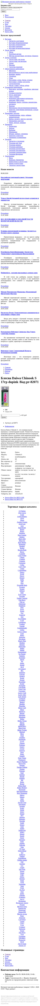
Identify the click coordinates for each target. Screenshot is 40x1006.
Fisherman (22, 604)
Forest (22, 611)
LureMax (22, 700)
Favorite (22, 596)
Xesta (22, 880)
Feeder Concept (22, 598)
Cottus (22, 565)
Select (22, 812)
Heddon (22, 643)
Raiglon (22, 775)
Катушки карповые (16, 46)
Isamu (22, 663)
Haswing (22, 637)
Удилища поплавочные (17, 150)
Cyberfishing (22, 570)
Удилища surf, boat (15, 143)
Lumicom (22, 698)
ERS (22, 593)
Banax (22, 531)
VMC (22, 875)
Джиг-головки (14, 97)
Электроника (9, 156)
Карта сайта (9, 32)
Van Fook (22, 869)
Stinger (22, 834)
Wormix (22, 879)
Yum (22, 892)
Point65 (22, 756)
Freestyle (22, 615)
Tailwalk (22, 845)
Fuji (22, 617)
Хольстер (22, 940)
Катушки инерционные (17, 45)
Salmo (22, 801)
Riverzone (22, 789)
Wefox (22, 877)
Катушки (8, 39)
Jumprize (22, 672)
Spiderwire (22, 830)
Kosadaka (22, 682)
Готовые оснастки (15, 93)
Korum (22, 680)
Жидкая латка (22, 906)
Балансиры (13, 126)
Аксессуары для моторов (17, 61)
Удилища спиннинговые (17, 152)
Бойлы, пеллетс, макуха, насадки (20, 119)
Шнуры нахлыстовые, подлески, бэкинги (23, 56)
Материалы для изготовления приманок (23, 108)
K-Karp (22, 674)
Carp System (22, 555)
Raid (22, 773)
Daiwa (7, 373)
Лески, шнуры (10, 50)
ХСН (22, 942)
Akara (22, 520)
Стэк (22, 925)
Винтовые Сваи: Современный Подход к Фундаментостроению (16, 351)
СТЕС (22, 923)
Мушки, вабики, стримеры (18, 134)
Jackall (22, 665)
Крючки (12, 106)
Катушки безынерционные (18, 43)
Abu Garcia (22, 513)
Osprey (22, 747)
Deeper (22, 578)
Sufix (22, 841)
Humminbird (22, 652)
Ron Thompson (22, 793)
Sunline (22, 843)
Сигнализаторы (14, 84)
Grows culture (22, 632)
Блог (6, 24)
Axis (22, 526)
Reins (22, 782)
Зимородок (22, 908)
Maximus (22, 715)
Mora (22, 734)
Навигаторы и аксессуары (18, 162)
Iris (22, 661)
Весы (11, 158)
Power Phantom (22, 762)
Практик (22, 918)
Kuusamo (22, 685)
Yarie (22, 886)
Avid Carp (22, 524)
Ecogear (22, 587)
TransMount (22, 858)
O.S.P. (22, 741)
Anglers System (22, 522)
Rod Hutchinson (22, 791)
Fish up (22, 602)
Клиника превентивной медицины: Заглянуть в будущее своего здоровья (18, 232)
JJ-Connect (22, 669)
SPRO (22, 832)
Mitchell (22, 732)
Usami (22, 867)
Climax (22, 557)
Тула (22, 934)
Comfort (22, 559)
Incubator (22, 658)
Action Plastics (22, 516)
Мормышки (13, 132)
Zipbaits (22, 895)
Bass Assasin (22, 535)
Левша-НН (22, 912)
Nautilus (22, 737)
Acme (22, 515)
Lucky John (22, 695)
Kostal (22, 684)
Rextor (22, 784)
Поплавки (12, 111)
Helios (22, 648)
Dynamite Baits (22, 585)
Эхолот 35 (22, 945)
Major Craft (22, 708)
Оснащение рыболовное (13, 87)
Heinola (22, 645)
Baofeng (22, 533)
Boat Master (22, 542)
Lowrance (22, 691)
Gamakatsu (22, 622)
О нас (7, 22)
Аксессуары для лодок (17, 59)
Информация (9, 426)
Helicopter (22, 646)
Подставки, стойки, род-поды (19, 82)
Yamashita (22, 884)
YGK (22, 888)
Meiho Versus (22, 721)
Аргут (22, 899)
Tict (22, 853)
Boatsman (22, 544)
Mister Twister (22, 730)
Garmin (22, 626)
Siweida (22, 821)
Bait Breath (22, 528)
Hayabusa (22, 639)
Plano (22, 754)
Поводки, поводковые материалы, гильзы (23, 110)
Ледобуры (12, 76)
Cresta (22, 568)
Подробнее (5, 192)
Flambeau (22, 606)
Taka (22, 847)
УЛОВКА (22, 938)
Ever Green (22, 594)
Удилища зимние (15, 145)
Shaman (22, 817)
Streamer (22, 840)
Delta (22, 580)
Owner (22, 749)
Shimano (22, 819)
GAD (22, 620)
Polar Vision (22, 758)
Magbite (22, 704)
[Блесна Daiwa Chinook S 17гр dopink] (5, 406)
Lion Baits (22, 687)
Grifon (22, 630)
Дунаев (22, 905)
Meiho (22, 719)
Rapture (22, 778)
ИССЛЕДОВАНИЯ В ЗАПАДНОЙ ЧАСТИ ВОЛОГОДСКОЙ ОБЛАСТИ (17, 220)
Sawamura (22, 804)
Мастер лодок (22, 914)
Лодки (11, 63)
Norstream (22, 739)
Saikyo (22, 795)
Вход (6, 15)
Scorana (22, 806)
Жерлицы (12, 71)
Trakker (22, 856)
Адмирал (22, 897)
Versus (22, 871)
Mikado (22, 724)
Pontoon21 (22, 760)
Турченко (22, 936)
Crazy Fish (22, 567)
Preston (22, 769)
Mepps (22, 723)
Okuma (22, 743)
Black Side (22, 539)
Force (22, 609)
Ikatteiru (22, 656)
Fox (22, 613)
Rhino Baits (22, 786)
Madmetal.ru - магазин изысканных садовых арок (19, 273)
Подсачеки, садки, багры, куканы (20, 80)
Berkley (22, 537)
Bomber (22, 546)
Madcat (22, 702)
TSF (22, 862)
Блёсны (11, 128)
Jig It (22, 667)
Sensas (22, 814)
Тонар (22, 931)
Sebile (22, 810)
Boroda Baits (22, 550)
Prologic (22, 771)
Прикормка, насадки (12, 113)
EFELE (22, 591)
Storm (22, 838)
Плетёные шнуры (15, 54)
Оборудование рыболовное (14, 69)
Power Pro (22, 763)
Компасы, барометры (16, 160)
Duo (22, 583)
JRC (22, 671)
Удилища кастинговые (17, 149)
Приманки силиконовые (17, 137)
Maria (22, 710)
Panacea (22, 750)
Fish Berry (22, 600)
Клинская (22, 910)
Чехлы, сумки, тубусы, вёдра (19, 85)
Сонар (22, 921)
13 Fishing (22, 511)
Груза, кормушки (15, 95)
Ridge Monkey (22, 788)
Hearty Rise (22, 641)
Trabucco (22, 854)
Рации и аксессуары (16, 163)
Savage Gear (22, 802)
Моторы (12, 65)
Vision (22, 873)
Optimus (22, 745)
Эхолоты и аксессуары (17, 165)
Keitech (22, 676)
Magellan (22, 706)
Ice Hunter (22, 654)
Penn (22, 752)
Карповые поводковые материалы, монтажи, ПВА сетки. (21, 99)
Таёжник (22, 929)
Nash (22, 736)
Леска (11, 52)
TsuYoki (22, 864)
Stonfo (22, 836)
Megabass (22, 717)
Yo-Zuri (22, 890)
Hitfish (22, 650)
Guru (22, 633)
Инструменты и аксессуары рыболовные (23, 72)
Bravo (22, 552)
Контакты (8, 30)
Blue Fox (22, 541)
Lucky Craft (22, 693)
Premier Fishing (22, 767)
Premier (22, 765)
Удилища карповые (16, 147)
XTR (22, 882)
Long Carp (22, 689)
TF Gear (22, 849)
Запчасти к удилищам (16, 141)
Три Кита (22, 932)
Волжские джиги (22, 903)
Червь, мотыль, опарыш (17, 123)
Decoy (22, 576)
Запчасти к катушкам (16, 41)
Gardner (22, 624)
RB (22, 780)
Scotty (22, 808)
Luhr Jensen (22, 697)
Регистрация (9, 17)
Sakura (22, 797)
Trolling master (22, 860)
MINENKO (22, 726)
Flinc (22, 607)
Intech (22, 659)
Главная (7, 20)
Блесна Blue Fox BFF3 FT (14, 499)
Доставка (8, 26)
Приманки (8, 124)
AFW (22, 518)
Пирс (22, 916)
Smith (22, 823)
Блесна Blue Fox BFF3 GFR (14, 497)
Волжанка (22, 901)
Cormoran (22, 563)
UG (22, 866)
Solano (22, 825)
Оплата (7, 28)
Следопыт (22, 919)
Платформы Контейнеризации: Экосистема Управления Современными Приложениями (17, 253)
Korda (22, 678)
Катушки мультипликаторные (19, 48)
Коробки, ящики (15, 74)
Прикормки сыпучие (16, 121)
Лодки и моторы (11, 58)
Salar (22, 799)
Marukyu (22, 711)
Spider (22, 828)
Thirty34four (22, 851)
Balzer (22, 529)
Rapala (22, 776)
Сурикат (22, 927)
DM (22, 581)
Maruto (22, 713)
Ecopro (22, 589)
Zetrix (22, 893)
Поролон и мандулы (16, 136)
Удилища (8, 139)
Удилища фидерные (16, 154)
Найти (3, 11)
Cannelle (22, 554)
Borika (22, 548)
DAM (22, 574)
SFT (22, 815)
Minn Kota (22, 728)
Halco (22, 635)
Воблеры (12, 130)
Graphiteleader (22, 628)
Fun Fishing (22, 619)
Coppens (22, 561)
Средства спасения (15, 67)
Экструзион (22, 944)
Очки (11, 78)
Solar (22, 827)
